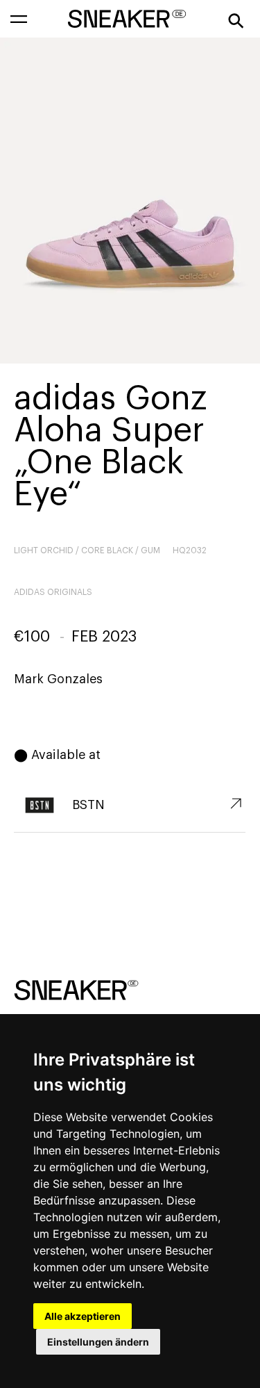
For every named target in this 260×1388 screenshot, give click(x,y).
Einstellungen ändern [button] (98, 1342)
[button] (18, 19)
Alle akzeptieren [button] (82, 1316)
